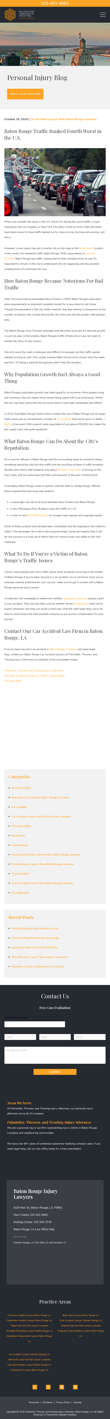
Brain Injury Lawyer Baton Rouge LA (81, 1315)
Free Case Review (25, 94)
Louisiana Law (19, 845)
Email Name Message (16, 1017)
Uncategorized (20, 892)
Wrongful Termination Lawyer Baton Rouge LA (29, 1330)
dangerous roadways (75, 598)
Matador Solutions (67, 1414)
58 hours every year (69, 470)
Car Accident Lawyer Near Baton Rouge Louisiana (63, 119)
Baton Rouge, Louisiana (62, 649)
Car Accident (19, 807)
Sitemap (77, 1402)
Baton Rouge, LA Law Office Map (34, 1229)
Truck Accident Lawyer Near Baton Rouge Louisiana (42, 883)
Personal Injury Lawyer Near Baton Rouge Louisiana (42, 864)
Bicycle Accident (21, 788)
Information (18, 835)
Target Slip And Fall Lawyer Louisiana (29, 1325)
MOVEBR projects (38, 515)
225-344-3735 (43, 1222)
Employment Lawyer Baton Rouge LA (29, 1370)
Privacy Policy (63, 1402)
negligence (81, 603)
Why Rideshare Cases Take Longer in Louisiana (39, 957)
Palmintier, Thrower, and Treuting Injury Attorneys (33, 670)
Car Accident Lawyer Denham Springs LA (29, 1354)
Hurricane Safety (21, 826)
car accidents (64, 419)
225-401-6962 (55, 3)
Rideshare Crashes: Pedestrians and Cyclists (37, 966)
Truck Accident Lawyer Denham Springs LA (80, 1320)
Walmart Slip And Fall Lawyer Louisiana (81, 1325)
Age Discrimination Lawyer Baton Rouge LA (29, 1364)
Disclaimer (48, 1402)
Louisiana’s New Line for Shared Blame (34, 947)
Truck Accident (20, 873)
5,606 (7, 424)
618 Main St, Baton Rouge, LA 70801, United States (34, 675)
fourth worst (86, 248)
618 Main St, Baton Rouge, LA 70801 (38, 1208)
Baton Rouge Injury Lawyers (36, 1194)
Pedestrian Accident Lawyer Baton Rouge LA (29, 1320)
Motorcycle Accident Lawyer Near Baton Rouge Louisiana (45, 854)
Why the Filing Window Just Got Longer (35, 938)
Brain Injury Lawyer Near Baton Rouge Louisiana (40, 797)
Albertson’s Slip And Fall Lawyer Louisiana (29, 1359)
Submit (55, 1072)
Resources (34, 1402)
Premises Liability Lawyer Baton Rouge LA (29, 1315)
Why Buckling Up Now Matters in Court (35, 928)
